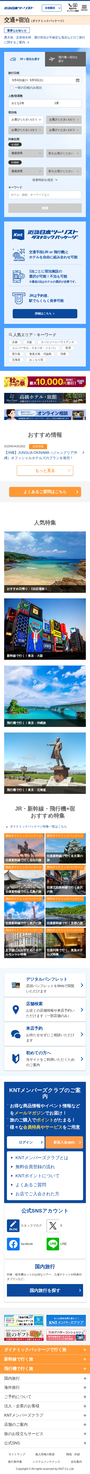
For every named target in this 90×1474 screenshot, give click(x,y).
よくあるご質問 (30, 1184)
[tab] (24, 59)
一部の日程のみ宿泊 (28, 87)
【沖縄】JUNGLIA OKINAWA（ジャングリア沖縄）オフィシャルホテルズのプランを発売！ (40, 455)
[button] (45, 470)
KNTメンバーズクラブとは (41, 1157)
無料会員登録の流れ (35, 1166)
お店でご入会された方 (37, 1193)
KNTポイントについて (37, 1175)
